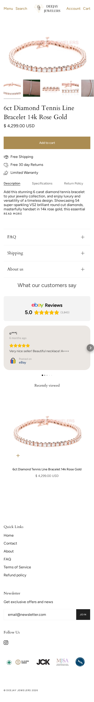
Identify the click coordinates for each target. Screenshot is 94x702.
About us (15, 269)
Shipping (15, 253)
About (9, 551)
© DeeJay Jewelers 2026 (21, 690)
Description (12, 183)
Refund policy (15, 575)
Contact (10, 543)
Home (9, 535)
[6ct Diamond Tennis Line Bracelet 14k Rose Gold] (47, 430)
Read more (13, 213)
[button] (3, 347)
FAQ (11, 237)
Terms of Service (17, 567)
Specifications (42, 183)
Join (83, 614)
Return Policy (73, 183)
